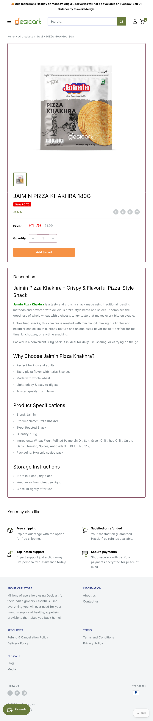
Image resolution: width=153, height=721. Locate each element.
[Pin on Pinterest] (123, 212)
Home (11, 36)
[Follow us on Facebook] (10, 693)
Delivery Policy (18, 643)
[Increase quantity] (53, 238)
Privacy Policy (93, 643)
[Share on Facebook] (115, 212)
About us (89, 595)
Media (11, 669)
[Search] (121, 21)
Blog (10, 663)
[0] (142, 21)
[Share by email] (137, 212)
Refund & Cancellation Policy (27, 637)
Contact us (91, 601)
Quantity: (20, 238)
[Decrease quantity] (33, 238)
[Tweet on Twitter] (130, 212)
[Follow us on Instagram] (24, 693)
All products (25, 36)
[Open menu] (9, 21)
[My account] (135, 21)
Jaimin (17, 212)
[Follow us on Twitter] (17, 693)
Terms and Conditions (98, 637)
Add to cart (44, 252)
